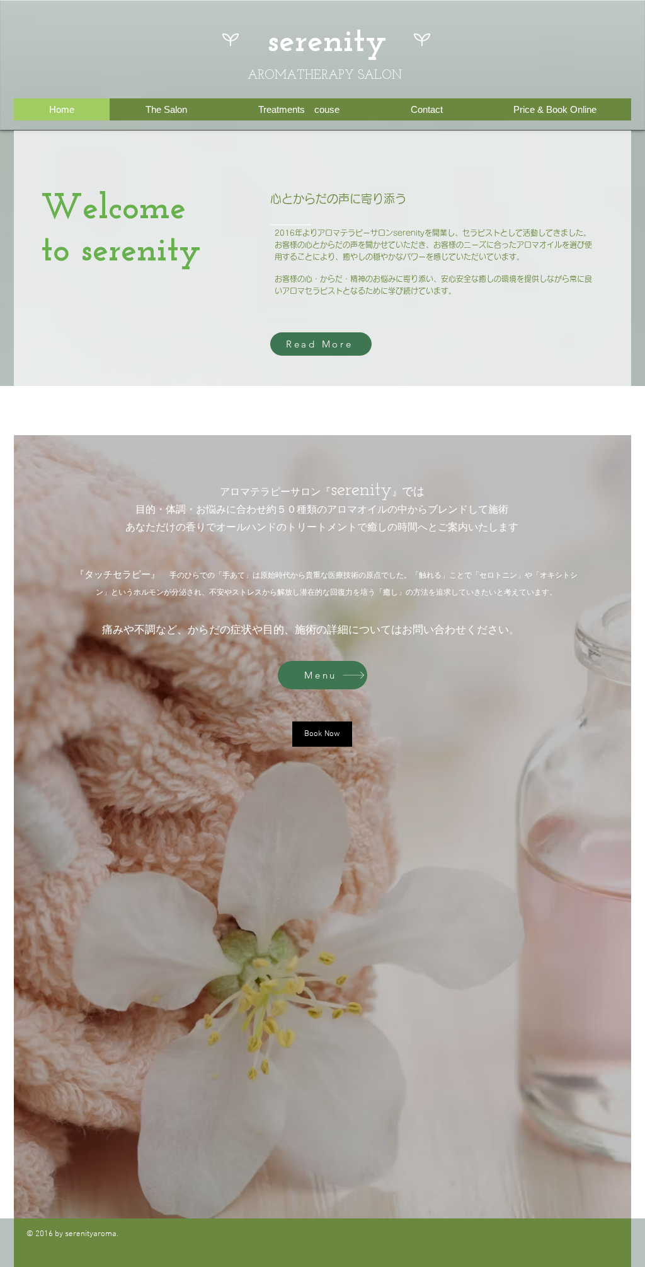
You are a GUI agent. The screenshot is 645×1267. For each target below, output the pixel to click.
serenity (327, 42)
